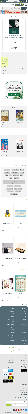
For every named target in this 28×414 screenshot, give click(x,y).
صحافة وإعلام (23, 324)
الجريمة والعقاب (15, 173)
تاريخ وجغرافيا (23, 319)
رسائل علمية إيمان (20, 122)
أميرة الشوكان (4, 70)
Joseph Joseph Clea (7, 224)
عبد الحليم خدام (14, 194)
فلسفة (25, 335)
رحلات (25, 338)
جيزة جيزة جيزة (4, 151)
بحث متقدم (20, 347)
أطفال (12, 314)
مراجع (12, 327)
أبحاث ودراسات (6, 349)
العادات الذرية (7, 173)
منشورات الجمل (18, 186)
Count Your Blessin (7, 259)
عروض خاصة (8, 347)
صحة (12, 316)
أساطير (12, 322)
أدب (25, 322)
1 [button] (18, 227)
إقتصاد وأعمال (23, 314)
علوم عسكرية (23, 340)
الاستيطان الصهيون (19, 68)
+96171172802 (23, 391)
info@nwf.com (23, 392)
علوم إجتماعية (11, 335)
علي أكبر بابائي (4, 124)
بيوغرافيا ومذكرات (10, 311)
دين (25, 330)
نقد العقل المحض (18, 189)
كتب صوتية (14, 347)
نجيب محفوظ (10, 186)
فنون (25, 311)
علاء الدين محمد (19, 70)
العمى (10, 175)
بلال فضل (4, 153)
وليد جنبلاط (19, 153)
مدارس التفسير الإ (5, 122)
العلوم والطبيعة (10, 330)
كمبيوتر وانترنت (10, 324)
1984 (11, 178)
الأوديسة (22, 173)
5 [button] (9, 227)
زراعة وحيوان (11, 319)
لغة (13, 308)
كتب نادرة (13, 349)
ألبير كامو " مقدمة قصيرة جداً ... (14, 35)
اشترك (8, 405)
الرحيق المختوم (9, 189)
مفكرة (20, 224)
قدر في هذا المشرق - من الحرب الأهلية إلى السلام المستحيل (14, 182)
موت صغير (16, 178)
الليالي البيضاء (18, 191)
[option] (20, 213)
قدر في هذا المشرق (19, 151)
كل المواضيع (23, 308)
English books (14, 351)
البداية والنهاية (7, 170)
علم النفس (11, 340)
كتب (25, 347)
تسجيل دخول (23, 1)
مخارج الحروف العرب (20, 294)
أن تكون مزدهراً (4, 68)
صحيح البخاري (10, 191)
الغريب (6, 175)
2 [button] (16, 227)
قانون (25, 343)
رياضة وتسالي (23, 332)
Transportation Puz (7, 294)
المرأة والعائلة (23, 327)
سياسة (12, 332)
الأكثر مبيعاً (19, 349)
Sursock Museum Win (20, 259)
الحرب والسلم (16, 175)
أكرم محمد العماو (19, 124)
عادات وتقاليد (11, 338)
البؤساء (21, 175)
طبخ (25, 316)
